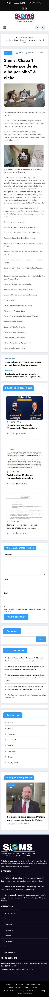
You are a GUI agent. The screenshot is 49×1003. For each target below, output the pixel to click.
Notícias (8, 53)
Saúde (10, 757)
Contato (34, 986)
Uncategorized (13, 763)
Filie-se (26, 986)
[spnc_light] (43, 27)
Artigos (10, 728)
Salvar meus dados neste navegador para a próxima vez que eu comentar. (24, 610)
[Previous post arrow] (43, 362)
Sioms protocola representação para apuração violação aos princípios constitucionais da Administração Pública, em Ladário (22, 526)
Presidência (12, 751)
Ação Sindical (12, 723)
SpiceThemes (28, 991)
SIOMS (21, 53)
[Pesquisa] (37, 28)
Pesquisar (12, 631)
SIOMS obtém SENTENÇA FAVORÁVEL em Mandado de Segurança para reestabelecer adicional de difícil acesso (23, 364)
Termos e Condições (15, 986)
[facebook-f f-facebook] (26, 8)
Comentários (8, 554)
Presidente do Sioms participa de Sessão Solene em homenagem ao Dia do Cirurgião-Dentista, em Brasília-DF (23, 375)
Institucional (12, 740)
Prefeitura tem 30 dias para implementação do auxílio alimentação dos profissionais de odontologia (22, 477)
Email (6, 593)
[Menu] (5, 27)
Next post (8, 370)
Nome (6, 579)
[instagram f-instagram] (23, 8)
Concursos (11, 734)
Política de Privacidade (33, 983)
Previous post (10, 358)
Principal (8, 983)
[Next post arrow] (43, 375)
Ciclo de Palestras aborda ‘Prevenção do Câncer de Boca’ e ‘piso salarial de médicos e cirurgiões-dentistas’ (22, 427)
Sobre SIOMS (19, 983)
